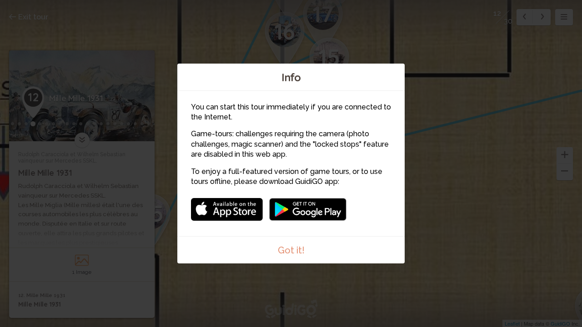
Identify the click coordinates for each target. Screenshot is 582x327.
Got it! (291, 250)
